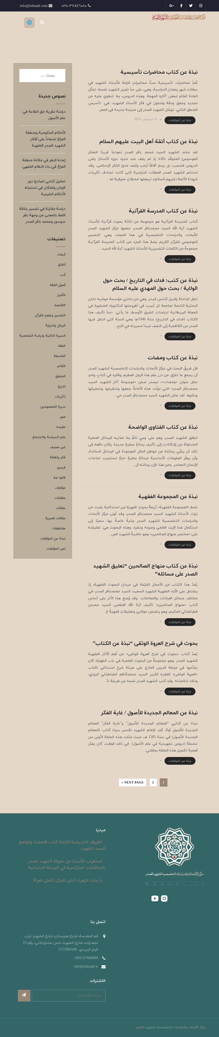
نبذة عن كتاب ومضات (173, 358)
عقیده (60, 427)
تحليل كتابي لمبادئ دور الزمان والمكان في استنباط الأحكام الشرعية (45, 188)
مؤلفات (60, 488)
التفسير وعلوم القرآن (50, 315)
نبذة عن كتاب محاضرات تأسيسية (159, 72)
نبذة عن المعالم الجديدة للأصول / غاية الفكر (149, 713)
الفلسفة (59, 356)
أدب (62, 275)
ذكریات (60, 396)
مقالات (60, 508)
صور (62, 417)
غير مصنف (57, 447)
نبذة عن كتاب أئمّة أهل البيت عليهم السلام (148, 141)
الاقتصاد (59, 305)
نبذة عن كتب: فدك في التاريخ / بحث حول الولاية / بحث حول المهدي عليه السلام (150, 284)
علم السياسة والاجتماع (48, 437)
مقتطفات (58, 528)
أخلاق (61, 264)
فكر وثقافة (57, 457)
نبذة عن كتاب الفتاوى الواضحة (163, 427)
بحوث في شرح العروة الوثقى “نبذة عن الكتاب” (145, 643)
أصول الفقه (57, 285)
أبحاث (61, 254)
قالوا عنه (59, 477)
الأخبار (61, 295)
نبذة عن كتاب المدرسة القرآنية (163, 211)
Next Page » (133, 782)
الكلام (61, 366)
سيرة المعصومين (52, 406)
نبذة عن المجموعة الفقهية (168, 496)
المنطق (60, 376)
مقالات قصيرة (55, 518)
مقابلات (59, 498)
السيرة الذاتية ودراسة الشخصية (42, 335)
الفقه (61, 346)
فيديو (61, 467)
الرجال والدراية (55, 325)
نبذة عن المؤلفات (180, 120)
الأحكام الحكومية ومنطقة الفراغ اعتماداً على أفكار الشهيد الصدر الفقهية (45, 139)
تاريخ (61, 386)
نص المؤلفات (55, 548)
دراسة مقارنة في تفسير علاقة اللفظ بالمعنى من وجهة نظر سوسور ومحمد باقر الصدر (42, 215)
